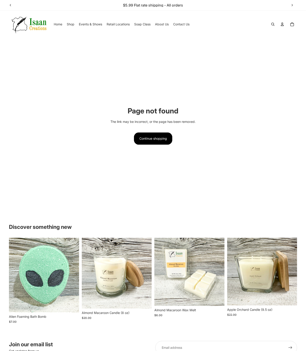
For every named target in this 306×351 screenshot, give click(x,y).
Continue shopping (153, 138)
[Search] (273, 24)
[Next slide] (292, 5)
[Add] (72, 305)
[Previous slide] (10, 5)
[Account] (282, 24)
